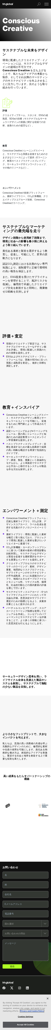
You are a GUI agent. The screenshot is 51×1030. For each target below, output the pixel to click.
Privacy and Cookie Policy (32, 1011)
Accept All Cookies (25, 1024)
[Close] (47, 998)
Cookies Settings (25, 1016)
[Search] (38, 4)
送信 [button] (12, 966)
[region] (25, 1012)
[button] (4, 989)
